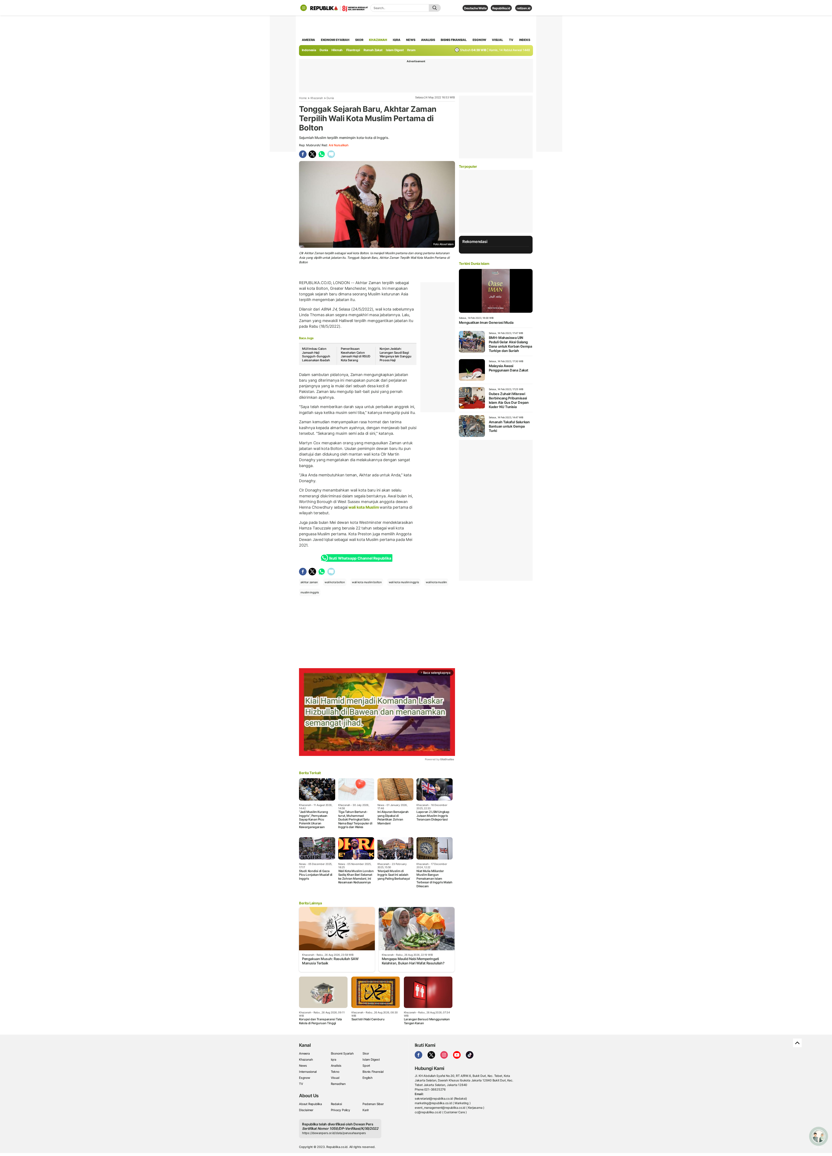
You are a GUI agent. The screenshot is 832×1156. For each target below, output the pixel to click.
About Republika (310, 1104)
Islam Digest (394, 50)
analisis (428, 40)
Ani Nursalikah (338, 145)
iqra (396, 40)
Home (303, 98)
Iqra (333, 1059)
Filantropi (353, 50)
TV (511, 40)
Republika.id (501, 8)
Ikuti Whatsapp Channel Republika (360, 558)
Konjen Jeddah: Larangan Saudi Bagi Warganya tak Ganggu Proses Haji (395, 354)
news (410, 40)
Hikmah (337, 50)
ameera (308, 40)
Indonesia (309, 50)
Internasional (308, 1071)
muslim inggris (310, 592)
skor (359, 40)
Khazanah (316, 98)
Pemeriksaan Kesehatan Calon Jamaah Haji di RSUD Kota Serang (355, 354)
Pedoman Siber (373, 1104)
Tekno (335, 1071)
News (303, 1065)
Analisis (336, 1065)
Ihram (411, 50)
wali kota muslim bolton (367, 582)
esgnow (479, 40)
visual (497, 40)
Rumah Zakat (373, 50)
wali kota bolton (335, 582)
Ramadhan (338, 1084)
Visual (335, 1077)
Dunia (324, 50)
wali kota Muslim (364, 507)
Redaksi (336, 1104)
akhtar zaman (309, 582)
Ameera (304, 1053)
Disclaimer (306, 1110)
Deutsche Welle (475, 8)
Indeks (524, 40)
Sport (366, 1065)
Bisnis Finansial (454, 40)
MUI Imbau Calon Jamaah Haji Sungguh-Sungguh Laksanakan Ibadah (316, 354)
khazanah (378, 40)
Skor (365, 1053)
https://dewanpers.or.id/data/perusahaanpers (334, 1133)
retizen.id (523, 8)
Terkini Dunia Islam (474, 263)
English (367, 1077)
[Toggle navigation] (303, 7)
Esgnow (304, 1077)
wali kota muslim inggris (404, 582)
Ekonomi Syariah (335, 40)
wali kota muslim (436, 582)
